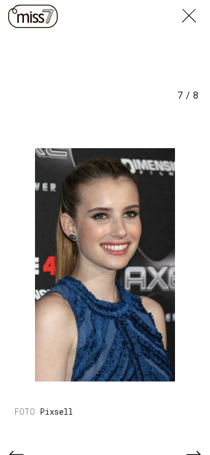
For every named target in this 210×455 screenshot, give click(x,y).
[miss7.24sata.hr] (33, 16)
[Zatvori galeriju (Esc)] (196, 7)
